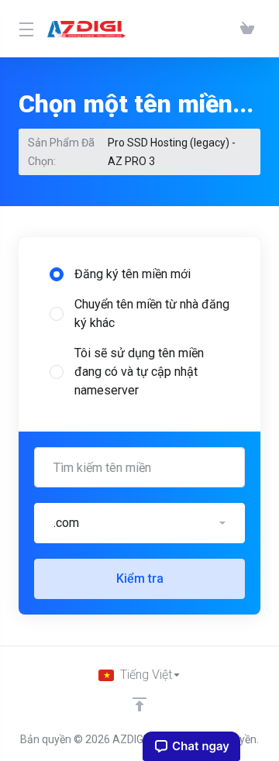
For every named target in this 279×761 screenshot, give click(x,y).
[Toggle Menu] (23, 28)
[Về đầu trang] (139, 704)
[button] (139, 523)
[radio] (57, 274)
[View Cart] (247, 28)
